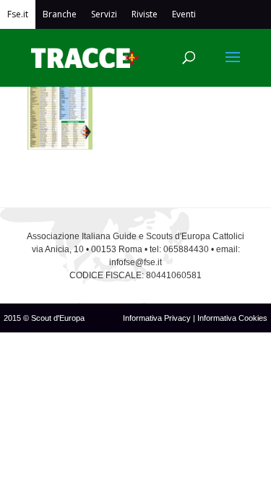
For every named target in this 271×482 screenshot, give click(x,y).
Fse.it (17, 14)
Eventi (184, 14)
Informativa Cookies (232, 318)
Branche (60, 14)
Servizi (104, 14)
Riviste (145, 14)
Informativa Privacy (158, 318)
